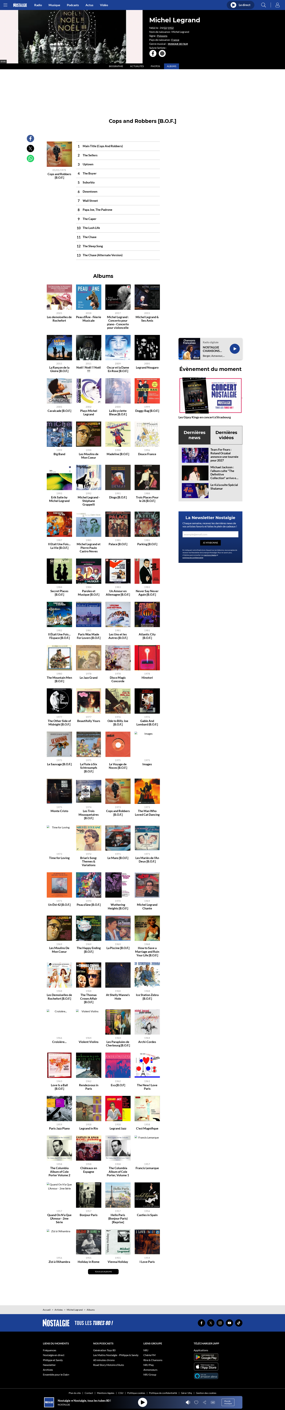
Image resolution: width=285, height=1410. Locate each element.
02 (165, 27)
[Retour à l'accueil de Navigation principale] (20, 5)
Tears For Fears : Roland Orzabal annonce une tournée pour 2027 (224, 455)
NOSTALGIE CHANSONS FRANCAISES (212, 349)
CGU (120, 1393)
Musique (54, 5)
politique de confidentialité (193, 558)
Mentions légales (105, 1393)
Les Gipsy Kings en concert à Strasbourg (205, 417)
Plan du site (75, 1393)
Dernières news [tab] (194, 435)
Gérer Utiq (186, 1393)
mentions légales (210, 555)
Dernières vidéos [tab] (226, 435)
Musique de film (178, 44)
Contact (89, 1393)
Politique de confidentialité (163, 1393)
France (175, 39)
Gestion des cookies (206, 1393)
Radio (38, 5)
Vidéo (104, 5)
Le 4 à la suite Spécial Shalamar (224, 486)
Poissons (162, 35)
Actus (89, 5)
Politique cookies (136, 1393)
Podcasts (73, 5)
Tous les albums (103, 1271)
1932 (171, 27)
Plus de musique (228, 1402)
